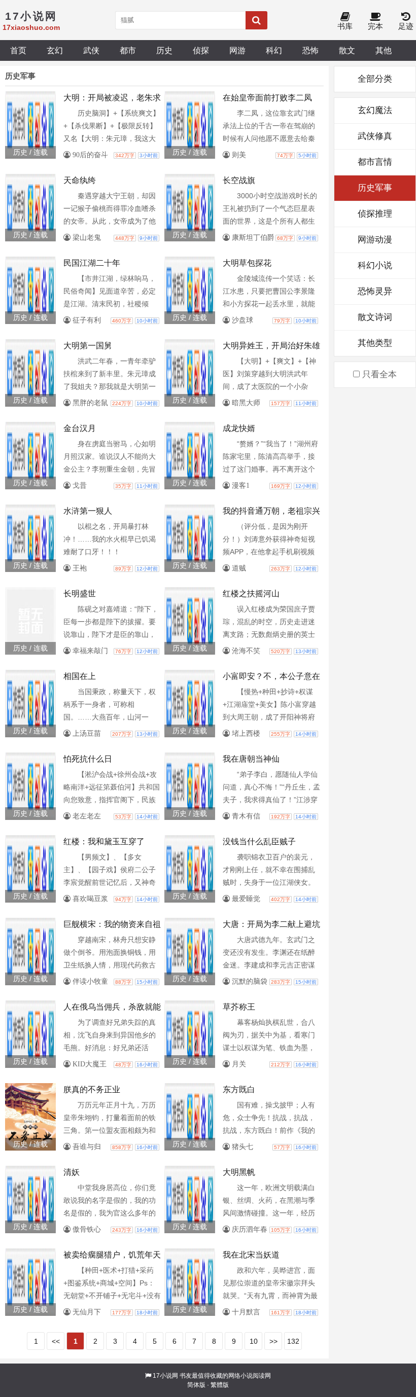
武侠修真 (375, 136)
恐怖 (310, 50)
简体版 (196, 1384)
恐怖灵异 (375, 291)
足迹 (405, 26)
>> (273, 1341)
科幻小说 (375, 265)
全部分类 (375, 79)
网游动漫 (375, 239)
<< (56, 1341)
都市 (128, 50)
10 (254, 1341)
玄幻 (55, 50)
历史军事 (375, 188)
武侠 (91, 50)
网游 (237, 50)
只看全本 (378, 374)
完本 (375, 26)
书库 (345, 26)
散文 (347, 50)
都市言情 (375, 162)
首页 (18, 50)
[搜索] (256, 20)
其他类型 (375, 343)
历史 (164, 50)
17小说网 (165, 1375)
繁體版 (220, 1384)
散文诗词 (375, 317)
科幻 (274, 50)
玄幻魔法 (375, 110)
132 (293, 1341)
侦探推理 (375, 214)
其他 (383, 50)
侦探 (201, 50)
